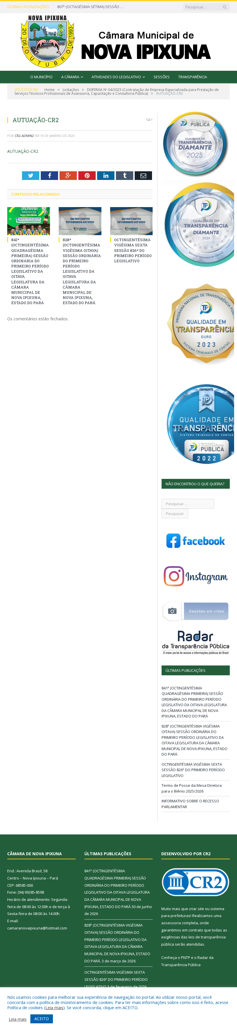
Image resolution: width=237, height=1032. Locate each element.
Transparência (192, 76)
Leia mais (54, 1007)
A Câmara (70, 76)
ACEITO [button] (41, 1018)
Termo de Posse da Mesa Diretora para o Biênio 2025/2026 (192, 788)
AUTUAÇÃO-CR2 (22, 151)
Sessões (161, 76)
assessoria (171, 922)
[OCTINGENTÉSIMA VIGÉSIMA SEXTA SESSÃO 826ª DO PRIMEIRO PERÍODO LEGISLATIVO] (131, 221)
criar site (196, 908)
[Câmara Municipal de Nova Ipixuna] (119, 40)
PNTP (185, 957)
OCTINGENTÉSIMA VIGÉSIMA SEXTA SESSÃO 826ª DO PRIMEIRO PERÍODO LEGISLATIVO (133, 250)
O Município (41, 76)
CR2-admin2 (24, 135)
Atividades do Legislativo (116, 76)
